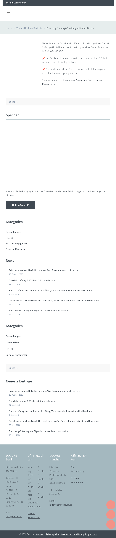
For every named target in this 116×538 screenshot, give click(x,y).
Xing (109, 3)
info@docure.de (14, 516)
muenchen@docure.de (60, 504)
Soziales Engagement (17, 354)
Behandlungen (13, 336)
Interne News (13, 342)
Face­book (93, 3)
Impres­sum (91, 534)
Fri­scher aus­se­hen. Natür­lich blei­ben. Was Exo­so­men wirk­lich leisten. (44, 270)
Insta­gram (104, 3)
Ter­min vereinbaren (16, 2)
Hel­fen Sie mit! (20, 205)
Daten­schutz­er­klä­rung (72, 534)
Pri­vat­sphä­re (52, 534)
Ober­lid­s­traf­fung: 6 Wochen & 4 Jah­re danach (32, 280)
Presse (9, 348)
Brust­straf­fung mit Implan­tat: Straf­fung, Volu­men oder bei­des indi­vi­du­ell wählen (50, 290)
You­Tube (98, 3)
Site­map (39, 534)
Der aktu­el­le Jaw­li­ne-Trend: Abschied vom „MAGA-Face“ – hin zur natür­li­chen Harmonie (54, 300)
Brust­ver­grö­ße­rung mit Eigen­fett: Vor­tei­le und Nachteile (38, 310)
